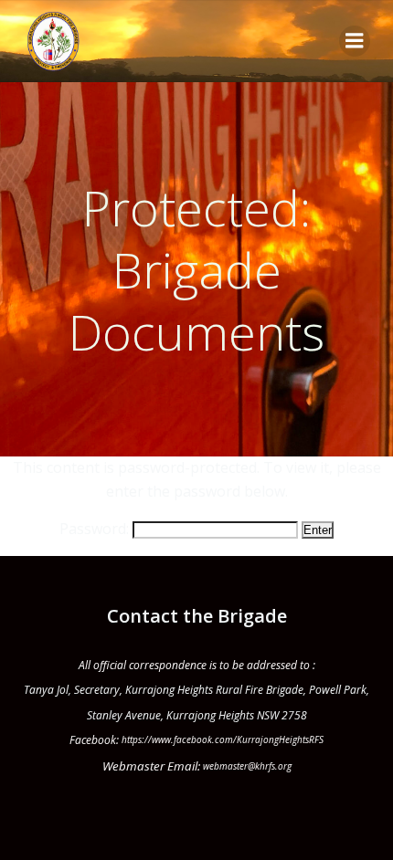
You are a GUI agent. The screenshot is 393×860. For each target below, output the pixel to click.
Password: (96, 529)
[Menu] (354, 41)
